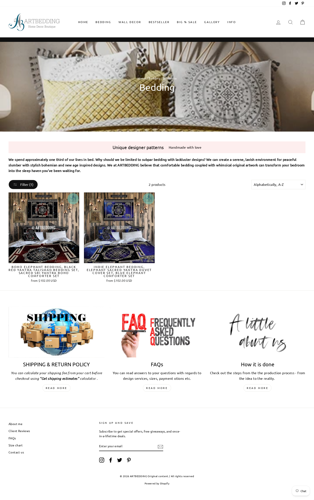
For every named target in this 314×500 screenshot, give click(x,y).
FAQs (12, 438)
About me (15, 424)
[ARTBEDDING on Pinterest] (128, 460)
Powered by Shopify (157, 483)
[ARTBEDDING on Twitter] (119, 460)
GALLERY (212, 22)
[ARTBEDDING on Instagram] (101, 460)
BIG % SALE (187, 22)
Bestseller (159, 22)
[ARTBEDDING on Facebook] (110, 460)
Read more (56, 388)
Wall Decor (130, 22)
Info (231, 22)
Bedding (103, 22)
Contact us (16, 452)
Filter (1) (26, 184)
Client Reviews (19, 431)
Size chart (16, 445)
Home (83, 22)
